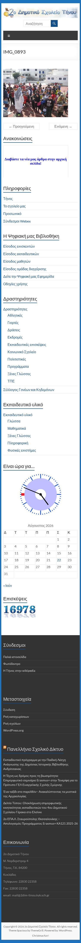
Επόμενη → (63, 126)
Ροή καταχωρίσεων (16, 716)
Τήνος (8, 198)
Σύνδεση (9, 709)
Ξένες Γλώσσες (19, 374)
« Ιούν (7, 585)
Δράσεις (14, 330)
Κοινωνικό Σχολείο (22, 352)
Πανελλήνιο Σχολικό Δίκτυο (35, 749)
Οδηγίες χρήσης (15, 284)
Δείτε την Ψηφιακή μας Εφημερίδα (28, 276)
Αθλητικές (15, 315)
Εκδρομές (15, 337)
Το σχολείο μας (14, 206)
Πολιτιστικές (17, 359)
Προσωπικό (12, 214)
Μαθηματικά (17, 428)
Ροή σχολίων (12, 723)
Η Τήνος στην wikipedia (19, 670)
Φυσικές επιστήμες (22, 450)
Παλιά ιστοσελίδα (14, 657)
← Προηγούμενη (21, 126)
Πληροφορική (18, 443)
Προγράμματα (18, 366)
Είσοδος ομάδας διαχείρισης (24, 269)
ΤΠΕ (11, 381)
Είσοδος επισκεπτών (19, 246)
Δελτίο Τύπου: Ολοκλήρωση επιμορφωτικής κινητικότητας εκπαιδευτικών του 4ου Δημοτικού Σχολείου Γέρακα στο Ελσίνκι (35, 807)
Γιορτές (13, 322)
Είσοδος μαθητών (16, 261)
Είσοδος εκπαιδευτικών (21, 254)
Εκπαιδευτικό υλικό (17, 415)
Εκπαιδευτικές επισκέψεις (27, 344)
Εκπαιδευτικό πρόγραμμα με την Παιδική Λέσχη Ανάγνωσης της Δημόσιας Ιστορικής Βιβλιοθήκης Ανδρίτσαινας (35, 764)
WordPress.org (13, 730)
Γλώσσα (14, 421)
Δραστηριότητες (15, 309)
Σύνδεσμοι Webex (17, 221)
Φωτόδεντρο (11, 663)
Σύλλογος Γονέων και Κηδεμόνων (28, 390)
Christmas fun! (40, 935)
